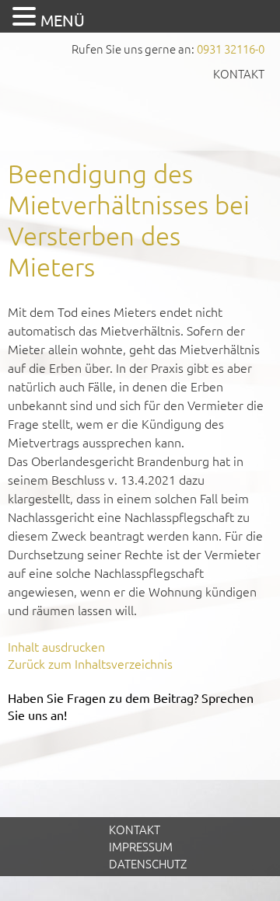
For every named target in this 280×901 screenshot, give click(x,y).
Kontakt (238, 73)
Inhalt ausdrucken (56, 646)
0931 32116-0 (230, 48)
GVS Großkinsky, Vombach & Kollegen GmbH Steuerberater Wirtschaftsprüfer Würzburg (140, 114)
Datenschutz (148, 863)
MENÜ (62, 20)
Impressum (141, 846)
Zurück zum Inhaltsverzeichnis (90, 663)
